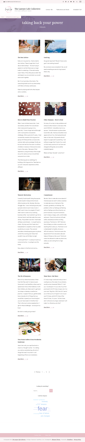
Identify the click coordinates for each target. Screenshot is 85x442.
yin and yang (36, 413)
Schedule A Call (77, 9)
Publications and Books (63, 9)
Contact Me (49, 9)
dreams (44, 404)
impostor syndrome (39, 399)
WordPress (70, 439)
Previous (38, 372)
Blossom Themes (56, 439)
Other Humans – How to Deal (53, 120)
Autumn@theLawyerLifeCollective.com (13, 1)
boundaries (35, 407)
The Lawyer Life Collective (27, 9)
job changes (45, 416)
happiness (49, 410)
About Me (48, 435)
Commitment (48, 195)
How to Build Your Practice (27, 120)
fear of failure (44, 413)
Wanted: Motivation (24, 195)
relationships (35, 409)
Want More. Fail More (51, 276)
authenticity (39, 403)
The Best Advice (23, 57)
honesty (45, 401)
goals (48, 407)
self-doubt (38, 404)
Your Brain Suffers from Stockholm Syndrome (29, 341)
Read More (21, 96)
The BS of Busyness (24, 276)
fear (42, 408)
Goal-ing (47, 57)
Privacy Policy (77, 439)
